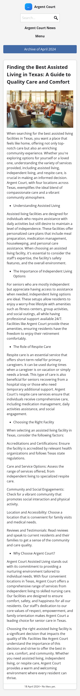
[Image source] (40, 109)
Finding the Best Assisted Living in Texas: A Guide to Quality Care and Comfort (39, 74)
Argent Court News (40, 28)
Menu (40, 36)
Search (56, 18)
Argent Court (44, 7)
